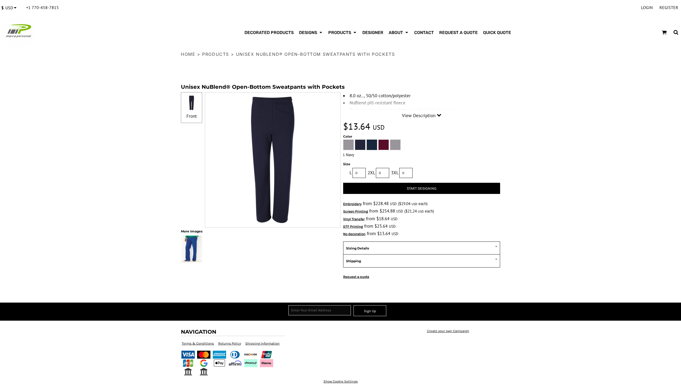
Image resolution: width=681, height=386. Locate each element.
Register (668, 7)
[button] (10, 8)
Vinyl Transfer (354, 219)
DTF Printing (353, 226)
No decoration (354, 234)
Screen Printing (355, 211)
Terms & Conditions (198, 343)
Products (215, 54)
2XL (371, 173)
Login (647, 7)
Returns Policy (229, 343)
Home (188, 54)
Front (191, 116)
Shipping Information (262, 343)
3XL (395, 173)
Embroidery (352, 204)
